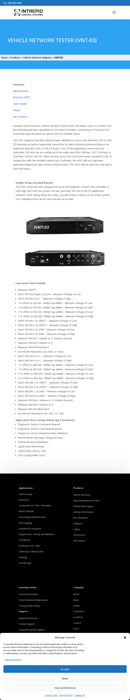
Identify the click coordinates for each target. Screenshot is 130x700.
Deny (65, 678)
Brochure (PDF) (21, 97)
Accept (65, 669)
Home (4, 57)
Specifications (20, 91)
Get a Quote (20, 116)
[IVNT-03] (65, 238)
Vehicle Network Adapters (37, 57)
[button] (125, 637)
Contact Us (79, 695)
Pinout (16, 110)
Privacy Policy (51, 695)
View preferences (65, 687)
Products (15, 57)
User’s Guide (20, 103)
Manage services (13, 659)
